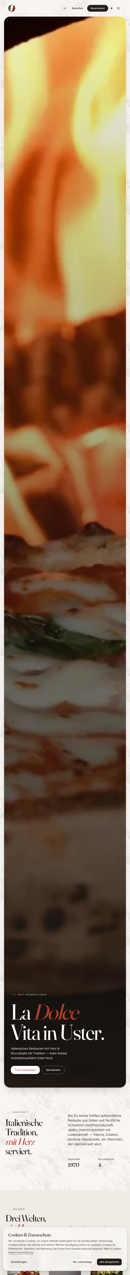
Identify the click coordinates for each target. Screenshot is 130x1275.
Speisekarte (53, 1069)
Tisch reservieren (25, 1069)
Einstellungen (19, 1261)
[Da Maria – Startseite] (11, 8)
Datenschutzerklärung (20, 1252)
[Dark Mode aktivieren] (64, 8)
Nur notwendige (82, 1261)
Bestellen (77, 8)
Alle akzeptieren (109, 1261)
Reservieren (98, 8)
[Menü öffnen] (118, 8)
